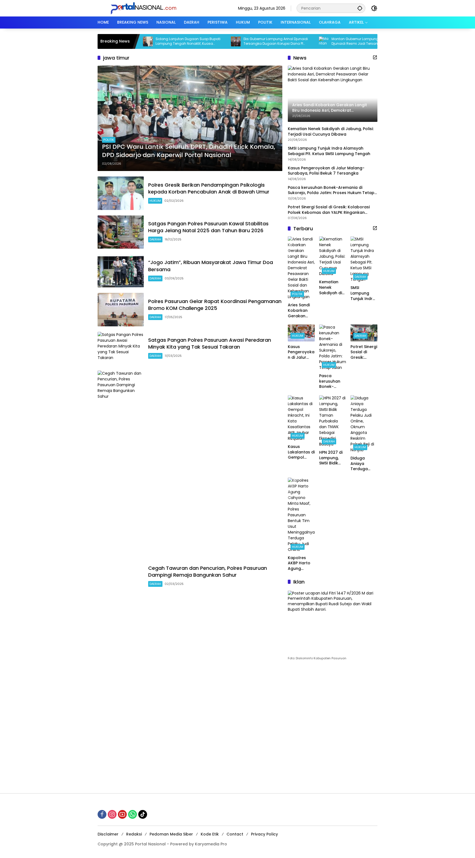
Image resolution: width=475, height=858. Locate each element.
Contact (235, 834)
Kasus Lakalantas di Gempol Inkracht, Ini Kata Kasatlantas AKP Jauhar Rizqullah (301, 452)
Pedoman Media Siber (171, 834)
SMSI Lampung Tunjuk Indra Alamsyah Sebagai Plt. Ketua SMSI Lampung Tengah (329, 151)
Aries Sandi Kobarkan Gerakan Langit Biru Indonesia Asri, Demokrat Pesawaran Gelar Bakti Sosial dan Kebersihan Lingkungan (299, 310)
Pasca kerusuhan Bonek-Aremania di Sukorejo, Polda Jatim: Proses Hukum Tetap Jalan (331, 190)
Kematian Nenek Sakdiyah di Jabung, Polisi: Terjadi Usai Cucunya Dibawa (331, 131)
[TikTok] (142, 814)
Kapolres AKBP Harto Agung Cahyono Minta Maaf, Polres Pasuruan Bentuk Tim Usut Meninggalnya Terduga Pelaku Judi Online (300, 563)
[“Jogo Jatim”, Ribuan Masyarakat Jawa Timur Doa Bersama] (121, 270)
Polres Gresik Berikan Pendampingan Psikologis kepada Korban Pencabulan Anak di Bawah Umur (208, 188)
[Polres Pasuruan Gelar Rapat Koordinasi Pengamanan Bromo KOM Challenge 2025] (121, 309)
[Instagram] (112, 814)
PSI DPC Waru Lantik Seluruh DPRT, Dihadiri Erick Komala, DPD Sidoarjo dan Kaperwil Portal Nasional (188, 151)
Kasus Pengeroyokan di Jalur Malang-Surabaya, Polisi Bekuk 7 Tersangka (326, 170)
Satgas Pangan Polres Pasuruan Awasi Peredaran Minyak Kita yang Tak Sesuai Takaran (209, 343)
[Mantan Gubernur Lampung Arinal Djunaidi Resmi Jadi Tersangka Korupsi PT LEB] (300, 41)
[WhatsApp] (132, 814)
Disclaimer (108, 834)
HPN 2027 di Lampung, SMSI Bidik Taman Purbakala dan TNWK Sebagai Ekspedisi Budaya (331, 458)
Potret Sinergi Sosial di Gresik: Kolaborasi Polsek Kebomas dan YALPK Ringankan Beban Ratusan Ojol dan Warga (329, 209)
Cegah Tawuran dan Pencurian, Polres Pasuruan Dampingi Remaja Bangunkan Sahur (207, 571)
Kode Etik (210, 834)
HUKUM (155, 200)
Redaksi (134, 834)
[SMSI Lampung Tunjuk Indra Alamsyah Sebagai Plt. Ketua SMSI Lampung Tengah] (363, 259)
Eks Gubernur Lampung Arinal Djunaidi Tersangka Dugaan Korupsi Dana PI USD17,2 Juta (252, 41)
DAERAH (155, 239)
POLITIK (108, 140)
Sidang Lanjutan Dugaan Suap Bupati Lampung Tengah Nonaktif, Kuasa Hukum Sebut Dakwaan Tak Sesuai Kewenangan (164, 41)
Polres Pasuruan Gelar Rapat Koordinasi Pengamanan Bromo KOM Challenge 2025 (214, 305)
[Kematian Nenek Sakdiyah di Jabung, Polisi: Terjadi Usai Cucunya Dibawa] (332, 256)
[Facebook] (102, 814)
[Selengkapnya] (374, 57)
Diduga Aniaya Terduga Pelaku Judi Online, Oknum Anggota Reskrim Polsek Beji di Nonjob (363, 464)
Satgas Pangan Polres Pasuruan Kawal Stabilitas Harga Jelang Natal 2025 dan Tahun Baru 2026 (208, 227)
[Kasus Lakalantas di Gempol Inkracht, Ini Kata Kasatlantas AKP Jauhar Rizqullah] (301, 418)
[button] (359, 8)
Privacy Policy (264, 834)
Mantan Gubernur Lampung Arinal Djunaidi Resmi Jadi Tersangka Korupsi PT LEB (341, 41)
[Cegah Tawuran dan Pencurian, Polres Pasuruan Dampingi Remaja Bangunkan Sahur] (121, 576)
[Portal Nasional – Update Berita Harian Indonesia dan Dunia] (146, 8)
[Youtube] (122, 814)
